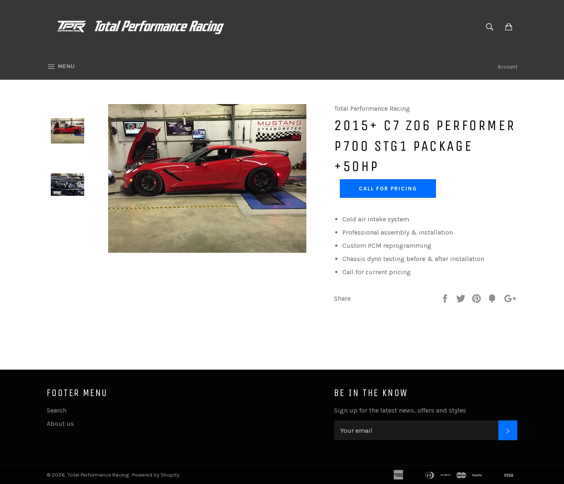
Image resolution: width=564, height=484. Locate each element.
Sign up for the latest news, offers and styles (400, 410)
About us (60, 423)
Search (56, 410)
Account (507, 67)
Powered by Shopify (155, 475)
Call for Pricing (388, 188)
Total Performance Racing (98, 475)
